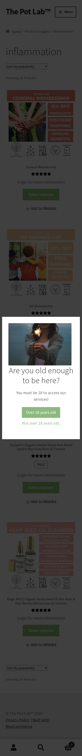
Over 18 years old (41, 412)
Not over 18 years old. (41, 423)
